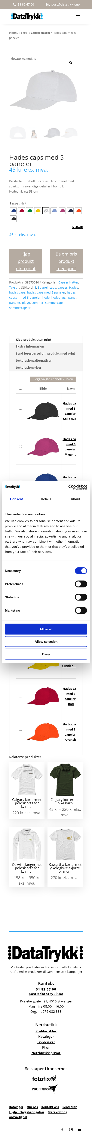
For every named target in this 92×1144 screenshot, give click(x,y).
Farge (14, 203)
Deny (46, 654)
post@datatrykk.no (46, 994)
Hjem (13, 33)
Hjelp (14, 1112)
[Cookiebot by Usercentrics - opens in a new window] (68, 487)
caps (52, 287)
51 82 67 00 (46, 989)
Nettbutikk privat (46, 1053)
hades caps (17, 292)
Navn (71, 388)
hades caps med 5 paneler (46, 292)
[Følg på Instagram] (70, 1129)
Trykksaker (46, 1042)
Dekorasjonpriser (28, 367)
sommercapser (20, 308)
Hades (73, 287)
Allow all (46, 629)
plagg (26, 303)
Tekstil (23, 33)
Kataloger (46, 1036)
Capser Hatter (40, 33)
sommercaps (54, 303)
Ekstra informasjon (30, 346)
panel (72, 297)
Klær (46, 1047)
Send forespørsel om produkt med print (45, 353)
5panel (43, 287)
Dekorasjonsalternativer (34, 360)
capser (62, 287)
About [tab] (75, 499)
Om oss (32, 1107)
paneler (14, 303)
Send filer (69, 1107)
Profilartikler (46, 1031)
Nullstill (77, 227)
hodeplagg (59, 297)
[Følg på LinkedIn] (79, 1129)
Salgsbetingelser (32, 1112)
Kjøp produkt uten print (26, 261)
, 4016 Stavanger (46, 1001)
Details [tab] (46, 499)
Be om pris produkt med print (66, 261)
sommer (37, 303)
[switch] (81, 583)
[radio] (13, 210)
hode (46, 297)
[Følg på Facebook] (62, 1129)
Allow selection (46, 641)
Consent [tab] (16, 499)
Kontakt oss (50, 1107)
